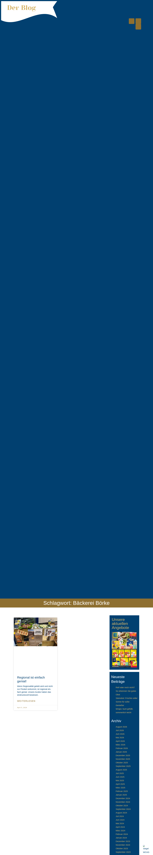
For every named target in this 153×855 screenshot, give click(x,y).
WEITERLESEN (26, 701)
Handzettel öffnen (124, 649)
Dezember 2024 (123, 798)
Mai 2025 (120, 780)
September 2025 (123, 766)
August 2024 (121, 813)
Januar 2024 (121, 838)
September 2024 (123, 809)
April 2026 (120, 741)
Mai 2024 (120, 823)
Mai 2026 (120, 737)
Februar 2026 (122, 748)
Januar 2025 (121, 795)
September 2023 (123, 852)
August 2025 (121, 770)
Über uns (136, 6)
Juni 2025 (120, 777)
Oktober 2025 (122, 763)
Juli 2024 (120, 816)
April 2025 (120, 784)
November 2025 (123, 759)
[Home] (131, 21)
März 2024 (120, 831)
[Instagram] (138, 27)
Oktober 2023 (122, 848)
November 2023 (123, 845)
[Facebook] (138, 21)
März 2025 (120, 788)
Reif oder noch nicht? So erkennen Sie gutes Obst (126, 691)
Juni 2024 (120, 820)
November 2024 (123, 802)
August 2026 (121, 727)
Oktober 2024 (122, 805)
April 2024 (120, 827)
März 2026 (120, 745)
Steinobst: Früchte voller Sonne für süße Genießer (126, 701)
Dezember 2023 (123, 841)
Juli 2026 (120, 730)
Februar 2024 (122, 834)
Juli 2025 (120, 773)
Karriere (133, 12)
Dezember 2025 (123, 755)
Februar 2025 (122, 791)
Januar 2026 (121, 752)
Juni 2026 (120, 734)
